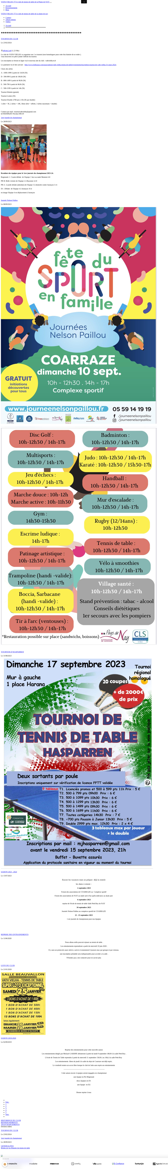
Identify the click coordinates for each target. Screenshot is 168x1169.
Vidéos (8, 22)
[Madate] (33, 1163)
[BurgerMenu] (51, 2)
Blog (7, 10)
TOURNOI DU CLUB (9, 39)
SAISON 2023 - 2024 (9, 872)
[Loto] (23, 1034)
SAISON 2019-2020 (8, 1038)
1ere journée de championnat (11, 118)
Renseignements (11, 8)
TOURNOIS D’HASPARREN (12, 652)
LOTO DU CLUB (8, 965)
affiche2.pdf (7, 51)
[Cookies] (4, 1164)
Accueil (8, 6)
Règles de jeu (6, 1148)
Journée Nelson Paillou (9, 200)
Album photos (10, 20)
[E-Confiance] (118, 1164)
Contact (8, 18)
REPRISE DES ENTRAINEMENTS (14, 934)
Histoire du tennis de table (20, 1148)
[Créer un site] (12, 1163)
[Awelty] (75, 1163)
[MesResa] (54, 1163)
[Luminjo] (139, 1163)
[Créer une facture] (96, 1163)
